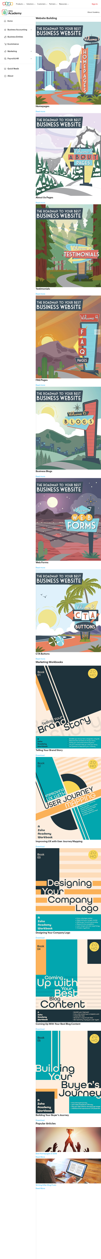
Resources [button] (63, 4)
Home (10, 21)
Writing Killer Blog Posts (46, 1185)
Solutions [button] (30, 4)
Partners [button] (52, 4)
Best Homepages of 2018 (46, 1154)
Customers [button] (41, 4)
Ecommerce (13, 44)
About (10, 76)
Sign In (95, 4)
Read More (40, 1157)
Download (40, 755)
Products (19, 4)
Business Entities (15, 37)
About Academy (93, 12)
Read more (40, 111)
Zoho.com (7, 4)
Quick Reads (13, 68)
